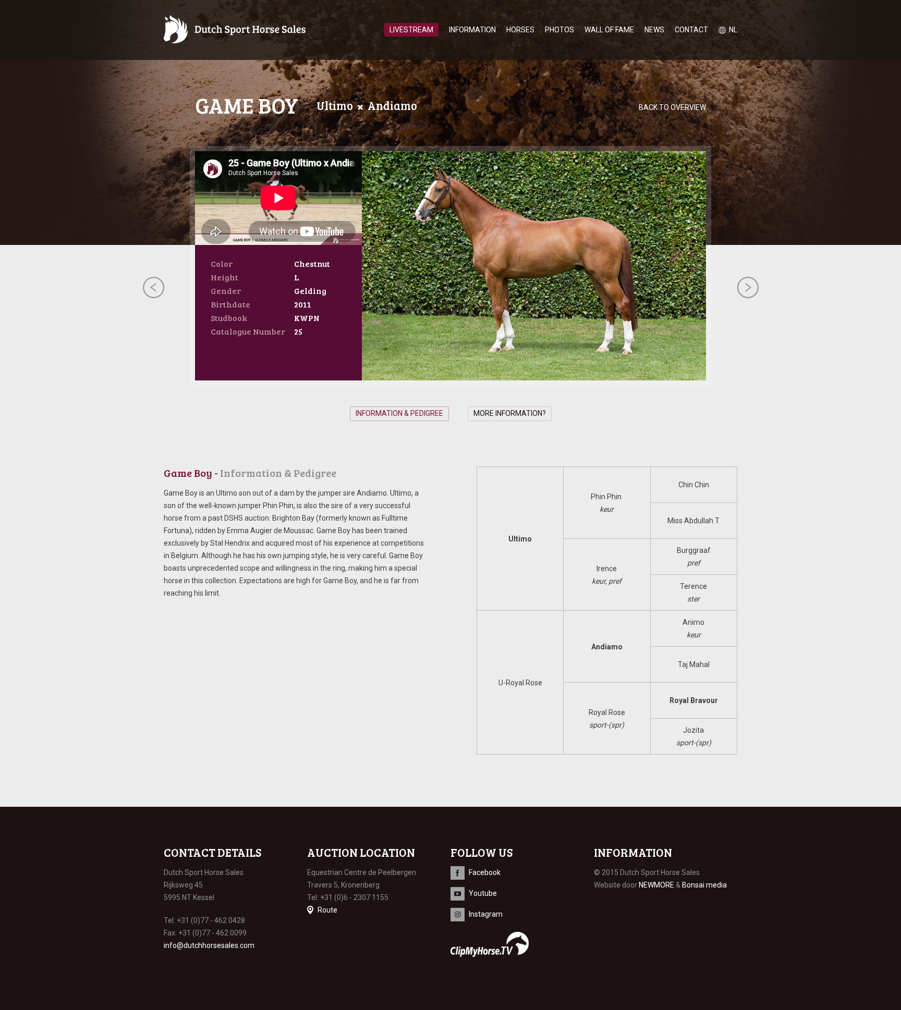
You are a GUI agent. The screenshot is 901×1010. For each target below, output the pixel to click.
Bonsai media (704, 885)
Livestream (411, 30)
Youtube (483, 893)
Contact (691, 30)
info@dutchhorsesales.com (209, 945)
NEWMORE (656, 885)
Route (327, 910)
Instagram (486, 914)
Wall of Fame (609, 30)
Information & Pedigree (399, 413)
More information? (509, 413)
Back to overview (672, 107)
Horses (520, 30)
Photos (559, 30)
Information (472, 30)
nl (733, 30)
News (654, 30)
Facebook (485, 872)
